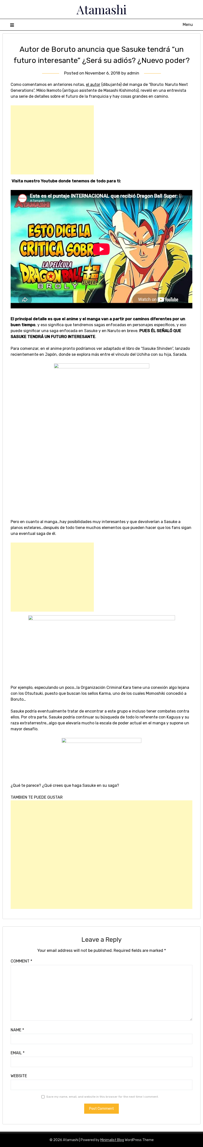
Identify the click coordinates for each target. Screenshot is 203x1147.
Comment (21, 961)
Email (18, 1053)
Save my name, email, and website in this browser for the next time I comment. (102, 1096)
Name (17, 1030)
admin (133, 73)
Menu (188, 24)
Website (19, 1075)
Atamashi (101, 9)
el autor (93, 84)
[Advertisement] (52, 139)
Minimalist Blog (112, 1140)
